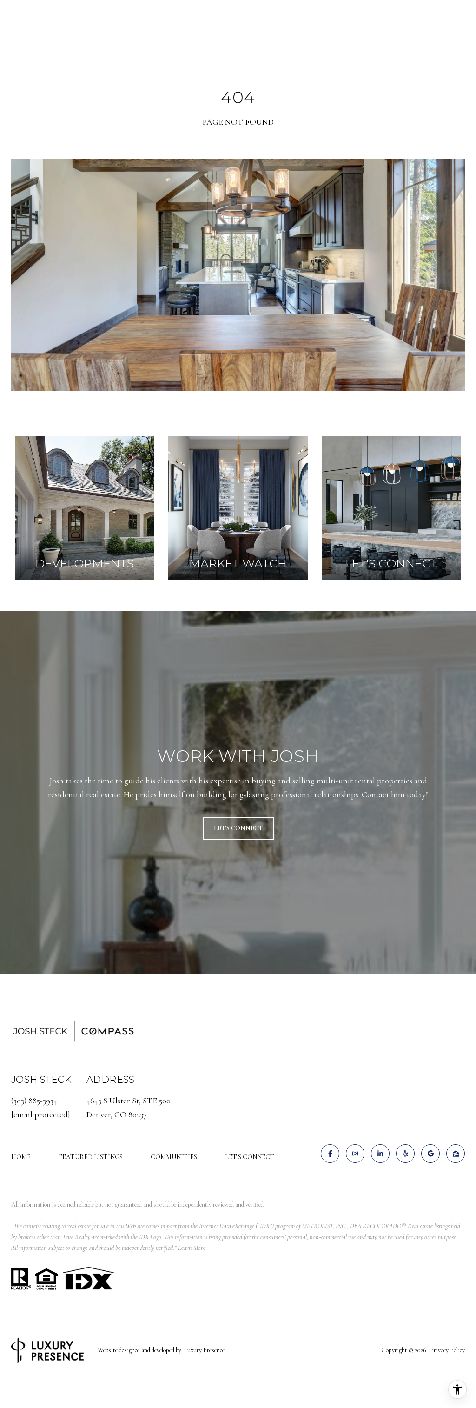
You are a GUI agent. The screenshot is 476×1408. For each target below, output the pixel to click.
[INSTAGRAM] (355, 1153)
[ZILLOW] (455, 1153)
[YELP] (405, 1153)
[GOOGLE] (430, 1153)
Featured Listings (91, 1157)
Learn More (191, 1248)
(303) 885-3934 (34, 1100)
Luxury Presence (204, 1350)
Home (21, 1157)
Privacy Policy (447, 1350)
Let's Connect (250, 1157)
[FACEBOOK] (330, 1153)
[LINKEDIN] (380, 1153)
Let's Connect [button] (238, 828)
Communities (174, 1157)
